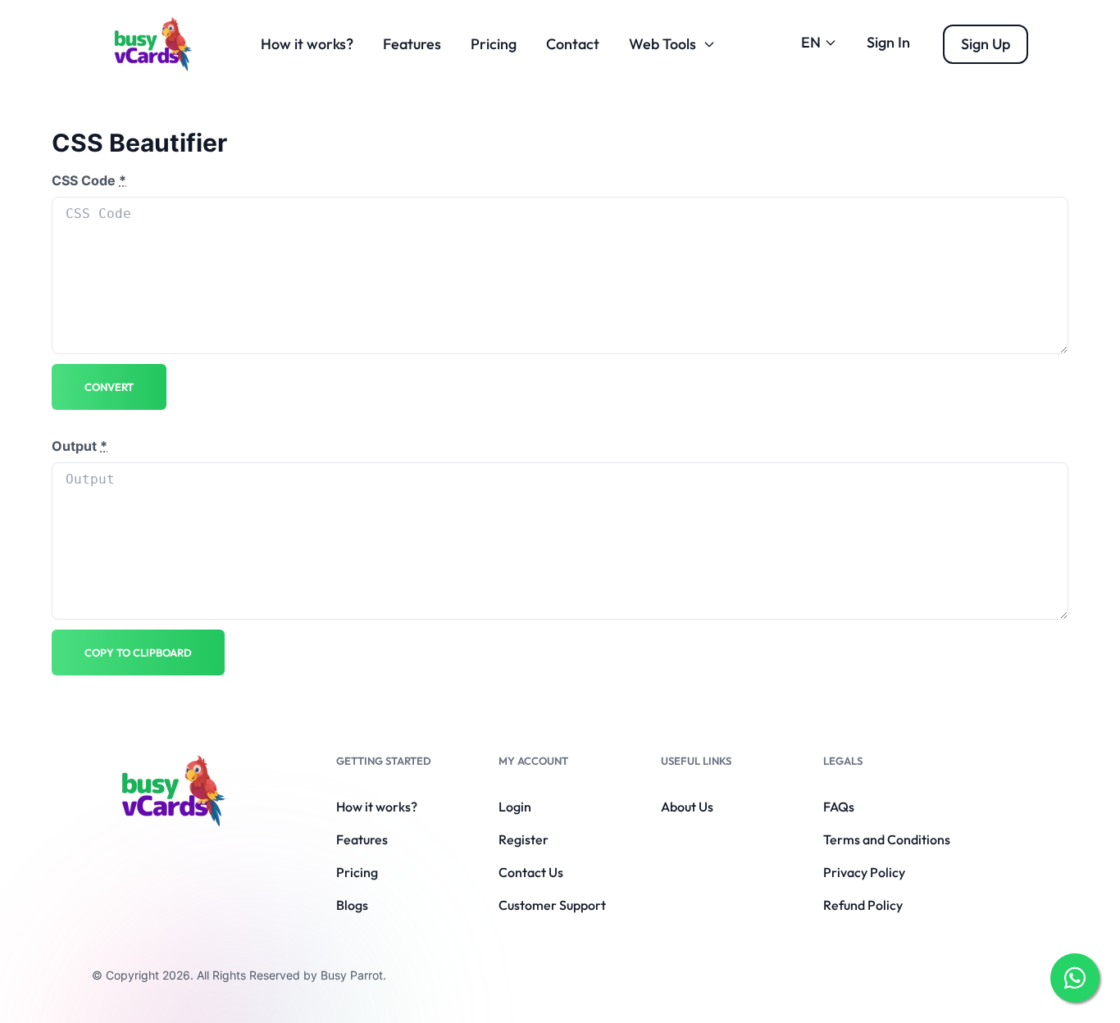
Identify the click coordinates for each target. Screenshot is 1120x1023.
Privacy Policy (864, 872)
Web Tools (662, 43)
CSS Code (89, 180)
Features (412, 43)
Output (79, 446)
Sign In (888, 42)
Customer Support (552, 905)
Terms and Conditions (886, 839)
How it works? (307, 43)
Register (524, 839)
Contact (572, 43)
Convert (109, 386)
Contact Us (531, 872)
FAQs (838, 806)
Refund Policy (863, 905)
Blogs (352, 905)
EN (811, 42)
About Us (687, 806)
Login (515, 806)
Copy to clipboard (138, 652)
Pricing (494, 43)
